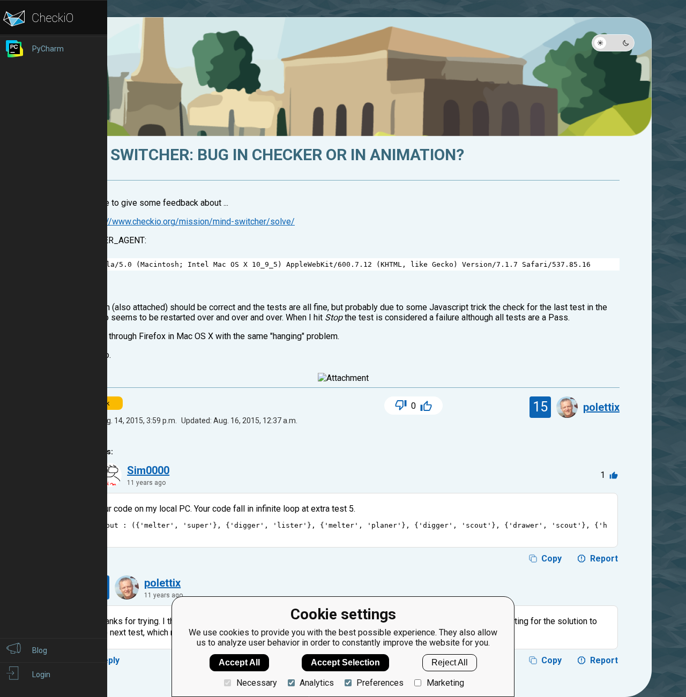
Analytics (317, 683)
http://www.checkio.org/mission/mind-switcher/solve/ (192, 221)
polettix (601, 407)
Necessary (256, 683)
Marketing (445, 683)
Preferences (380, 683)
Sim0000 (148, 470)
